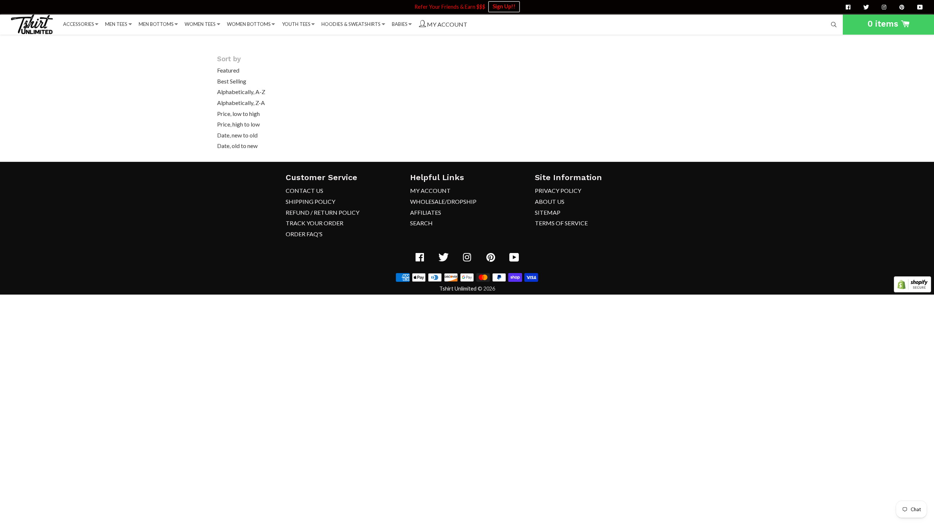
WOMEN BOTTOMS (249, 24)
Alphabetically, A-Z (241, 91)
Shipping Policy (310, 201)
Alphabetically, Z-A (241, 102)
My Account (430, 190)
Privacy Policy (558, 190)
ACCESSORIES (78, 24)
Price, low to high (238, 113)
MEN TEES (116, 24)
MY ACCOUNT (446, 24)
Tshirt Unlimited (457, 288)
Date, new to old (237, 135)
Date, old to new (237, 145)
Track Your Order (314, 222)
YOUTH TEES (296, 24)
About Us (549, 201)
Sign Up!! (504, 6)
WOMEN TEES (200, 24)
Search (421, 222)
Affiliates (425, 212)
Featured (228, 70)
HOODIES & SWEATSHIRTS (351, 24)
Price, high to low (238, 124)
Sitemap (547, 212)
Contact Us (304, 190)
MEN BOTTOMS (156, 24)
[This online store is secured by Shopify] (912, 290)
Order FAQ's (304, 233)
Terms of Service (561, 222)
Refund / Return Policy (322, 212)
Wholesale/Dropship (443, 201)
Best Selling (231, 81)
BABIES (400, 24)
